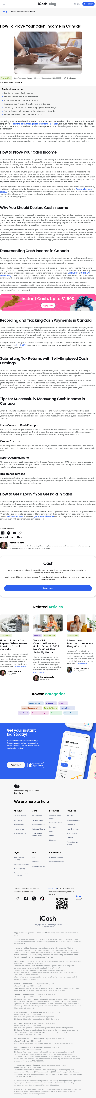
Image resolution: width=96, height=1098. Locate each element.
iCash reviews (19, 829)
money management (30, 708)
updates (37, 635)
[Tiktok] (42, 898)
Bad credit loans (38, 829)
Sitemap (52, 840)
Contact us (36, 862)
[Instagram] (17, 898)
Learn (51, 836)
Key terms (53, 827)
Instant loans (37, 816)
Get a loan (88, 4)
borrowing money (38, 713)
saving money (66, 708)
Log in (77, 4)
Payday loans (37, 820)
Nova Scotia (72, 833)
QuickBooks (73, 273)
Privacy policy (19, 868)
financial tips (6, 78)
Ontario (70, 838)
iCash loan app (20, 833)
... (20, 666)
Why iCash (18, 820)
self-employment (15, 516)
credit (61, 703)
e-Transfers (21, 345)
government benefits (44, 516)
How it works (19, 824)
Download (52, 889)
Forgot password (39, 866)
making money (34, 703)
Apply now (48, 588)
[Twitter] (34, 898)
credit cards (69, 713)
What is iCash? (20, 816)
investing (49, 703)
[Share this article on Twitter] (9, 533)
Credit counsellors (21, 864)
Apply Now (48, 305)
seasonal (54, 713)
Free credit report (56, 862)
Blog (51, 831)
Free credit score (56, 857)
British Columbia (73, 820)
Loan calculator (55, 822)
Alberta (70, 816)
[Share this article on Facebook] (3, 533)
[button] (20, 533)
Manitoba (71, 824)
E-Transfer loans (38, 824)
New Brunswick (73, 829)
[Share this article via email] (14, 533)
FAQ (33, 857)
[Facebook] (25, 898)
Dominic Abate (15, 82)
